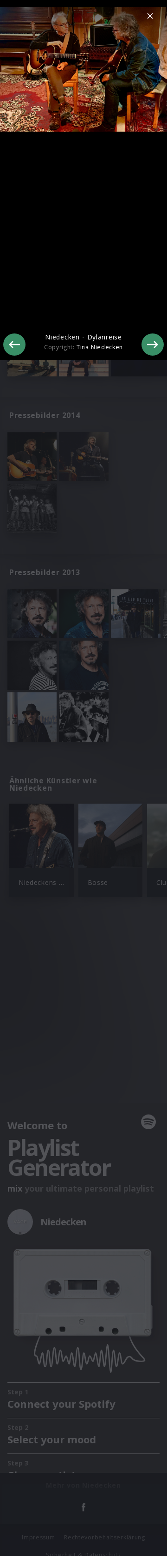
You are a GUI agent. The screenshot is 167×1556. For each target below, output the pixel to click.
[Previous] (14, 344)
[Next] (152, 344)
